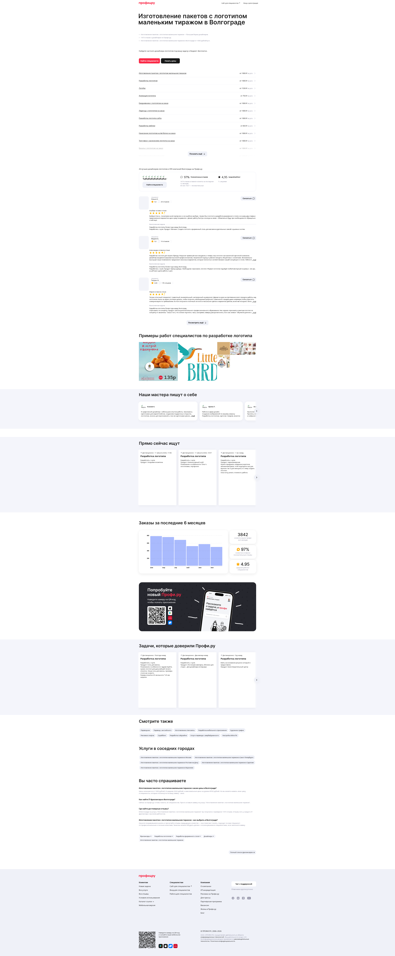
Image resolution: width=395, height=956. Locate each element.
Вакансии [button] (205, 905)
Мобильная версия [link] (147, 905)
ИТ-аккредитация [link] (208, 890)
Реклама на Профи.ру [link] (210, 894)
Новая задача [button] (145, 886)
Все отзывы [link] (144, 894)
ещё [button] (193, 416)
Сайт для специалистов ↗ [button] (181, 886)
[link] (149, 60)
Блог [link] (202, 913)
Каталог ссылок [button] (145, 901)
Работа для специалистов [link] (181, 894)
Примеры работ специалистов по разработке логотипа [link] (195, 335)
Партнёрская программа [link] (211, 901)
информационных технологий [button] (212, 937)
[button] (248, 198)
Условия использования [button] (149, 897)
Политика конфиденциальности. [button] (222, 941)
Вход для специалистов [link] (180, 890)
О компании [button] (206, 886)
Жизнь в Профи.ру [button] (208, 909)
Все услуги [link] (143, 890)
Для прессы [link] (205, 897)
